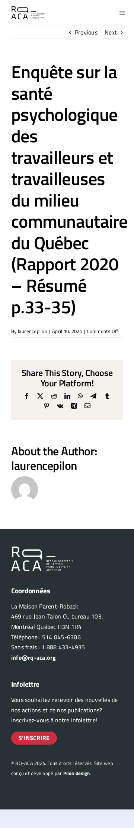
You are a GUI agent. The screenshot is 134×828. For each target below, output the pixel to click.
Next (111, 32)
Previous (86, 32)
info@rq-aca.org (33, 657)
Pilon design (76, 773)
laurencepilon (32, 331)
